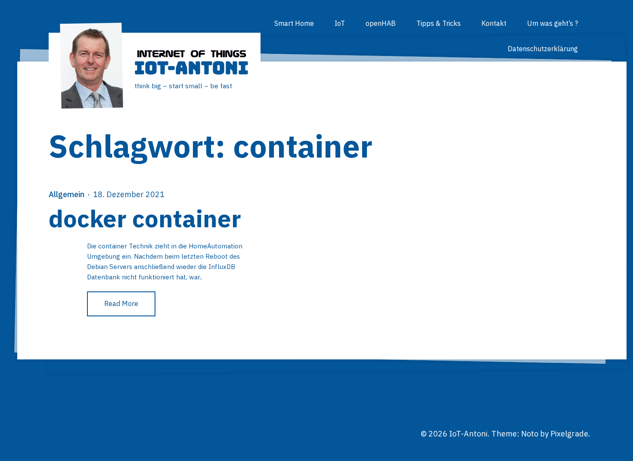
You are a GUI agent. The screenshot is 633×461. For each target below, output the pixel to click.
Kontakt (493, 23)
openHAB (381, 23)
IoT (340, 23)
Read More (121, 303)
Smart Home (294, 23)
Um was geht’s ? (552, 23)
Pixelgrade (569, 434)
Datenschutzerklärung (543, 48)
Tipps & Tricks (438, 23)
